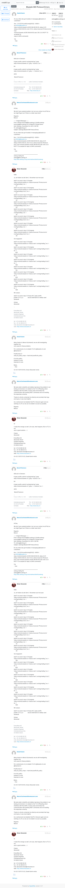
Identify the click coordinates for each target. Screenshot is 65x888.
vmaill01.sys (6, 2)
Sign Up (60, 2)
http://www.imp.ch (35, 90)
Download (6, 19)
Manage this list (44, 2)
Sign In (54, 2)
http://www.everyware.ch (24, 326)
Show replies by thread (45, 50)
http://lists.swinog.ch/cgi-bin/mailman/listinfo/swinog (28, 159)
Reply (15, 45)
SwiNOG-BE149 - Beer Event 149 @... (54, 9)
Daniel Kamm (21, 13)
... (15, 373)
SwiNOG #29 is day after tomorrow (20, 9)
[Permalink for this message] (50, 44)
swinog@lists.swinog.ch (58, 19)
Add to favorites (58, 26)
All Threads (6, 13)
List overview (5, 8)
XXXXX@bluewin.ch (21, 25)
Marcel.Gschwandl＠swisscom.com (27, 102)
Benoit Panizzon (21, 53)
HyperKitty (32, 886)
